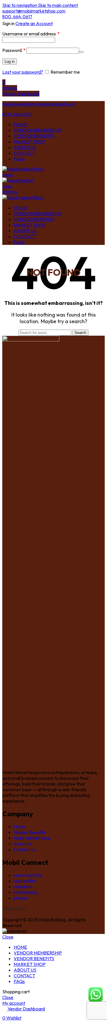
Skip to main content (58, 5)
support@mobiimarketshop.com (33, 11)
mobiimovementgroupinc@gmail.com (38, 104)
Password (13, 50)
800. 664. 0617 (17, 16)
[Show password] (81, 52)
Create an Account (34, 23)
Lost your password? (22, 72)
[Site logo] (23, 169)
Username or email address (31, 34)
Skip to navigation (20, 5)
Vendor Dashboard (20, 93)
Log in (10, 61)
